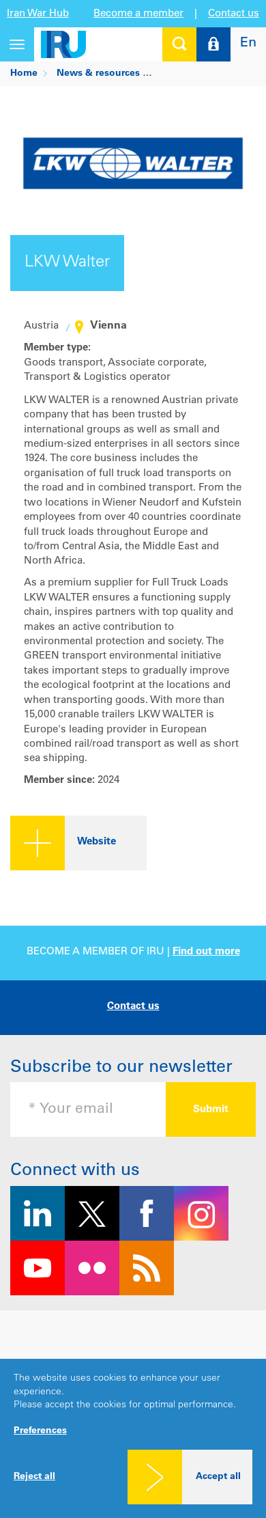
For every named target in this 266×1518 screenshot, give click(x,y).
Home (24, 74)
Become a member (138, 14)
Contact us (233, 14)
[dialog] (133, 1438)
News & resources (98, 74)
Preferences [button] (40, 1431)
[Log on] (213, 44)
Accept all (218, 1477)
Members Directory (202, 74)
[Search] (179, 44)
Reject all (34, 1477)
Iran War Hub (38, 14)
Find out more (206, 952)
